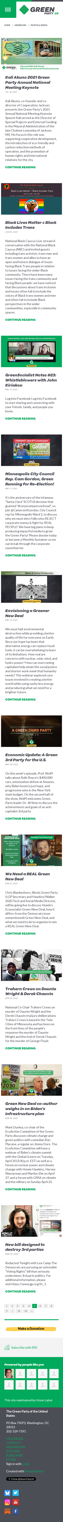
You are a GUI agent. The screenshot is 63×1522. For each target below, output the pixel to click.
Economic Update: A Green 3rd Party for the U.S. (31, 757)
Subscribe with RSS (24, 1347)
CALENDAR (14, 1438)
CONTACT (13, 1443)
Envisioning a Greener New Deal (27, 613)
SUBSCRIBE (14, 1455)
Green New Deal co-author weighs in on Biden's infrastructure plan (31, 1108)
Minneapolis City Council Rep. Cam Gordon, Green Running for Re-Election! (29, 479)
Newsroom (20, 25)
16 (25, 1311)
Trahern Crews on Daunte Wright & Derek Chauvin (30, 991)
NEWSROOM (15, 1447)
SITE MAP (13, 1451)
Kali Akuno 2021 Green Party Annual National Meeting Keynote (27, 82)
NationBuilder (34, 1471)
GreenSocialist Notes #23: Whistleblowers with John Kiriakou (31, 380)
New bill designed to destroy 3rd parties (25, 1246)
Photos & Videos (39, 25)
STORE (11, 1459)
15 (19, 1311)
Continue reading (20, 167)
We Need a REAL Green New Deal (27, 876)
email (25, 1464)
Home (7, 25)
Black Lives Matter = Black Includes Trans (30, 224)
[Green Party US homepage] (39, 9)
